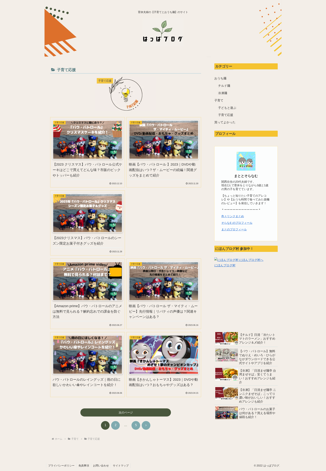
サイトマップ (121, 465)
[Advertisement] (163, 217)
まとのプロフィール (234, 229)
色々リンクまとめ (232, 216)
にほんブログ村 (224, 265)
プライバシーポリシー (61, 465)
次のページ (126, 412)
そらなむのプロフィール (236, 222)
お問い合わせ (101, 465)
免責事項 (83, 465)
